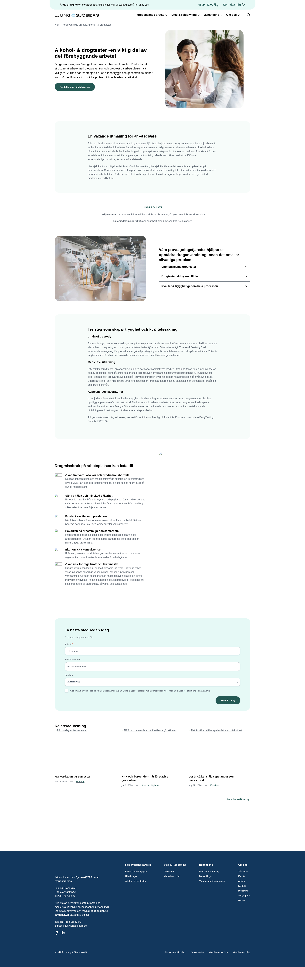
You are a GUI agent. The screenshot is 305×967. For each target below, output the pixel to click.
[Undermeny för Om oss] (238, 15)
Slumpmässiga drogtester (178, 266)
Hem (57, 24)
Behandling (206, 865)
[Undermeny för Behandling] (221, 15)
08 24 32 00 (205, 4)
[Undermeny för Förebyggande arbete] (166, 15)
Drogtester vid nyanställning (180, 276)
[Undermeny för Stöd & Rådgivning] (198, 15)
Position (69, 675)
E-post (69, 644)
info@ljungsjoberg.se (75, 925)
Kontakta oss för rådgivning (75, 87)
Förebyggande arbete (74, 24)
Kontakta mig (232, 4)
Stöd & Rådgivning (175, 865)
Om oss (242, 865)
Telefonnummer (73, 659)
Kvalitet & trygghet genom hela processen (189, 286)
